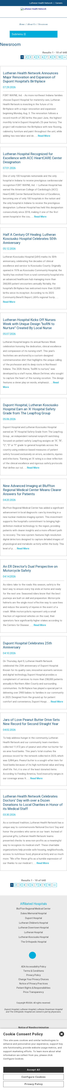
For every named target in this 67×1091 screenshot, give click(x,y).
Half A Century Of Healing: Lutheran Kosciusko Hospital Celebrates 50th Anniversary (29, 239)
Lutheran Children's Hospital (33, 923)
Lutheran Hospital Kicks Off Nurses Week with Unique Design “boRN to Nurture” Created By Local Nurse (29, 324)
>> (64, 57)
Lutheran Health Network (41, 3)
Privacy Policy (33, 975)
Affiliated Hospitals (33, 904)
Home (22, 24)
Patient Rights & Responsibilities (33, 988)
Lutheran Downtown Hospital (33, 927)
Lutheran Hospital (33, 932)
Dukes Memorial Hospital (34, 913)
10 (59, 57)
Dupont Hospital (33, 918)
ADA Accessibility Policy (33, 966)
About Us (31, 24)
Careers (58, 3)
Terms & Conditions (33, 971)
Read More (44, 135)
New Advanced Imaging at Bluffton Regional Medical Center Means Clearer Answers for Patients (32, 490)
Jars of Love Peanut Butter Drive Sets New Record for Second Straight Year (31, 722)
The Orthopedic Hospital (33, 941)
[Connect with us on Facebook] (32, 955)
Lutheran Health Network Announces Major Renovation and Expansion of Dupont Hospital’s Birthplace (30, 77)
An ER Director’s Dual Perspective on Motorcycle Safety (30, 569)
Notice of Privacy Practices (33, 983)
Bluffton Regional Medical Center (33, 908)
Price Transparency (33, 992)
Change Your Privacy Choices (33, 979)
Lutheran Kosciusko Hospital (33, 937)
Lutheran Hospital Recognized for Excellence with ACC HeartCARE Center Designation (32, 158)
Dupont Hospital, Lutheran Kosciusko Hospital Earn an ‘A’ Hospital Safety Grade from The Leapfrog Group (30, 409)
